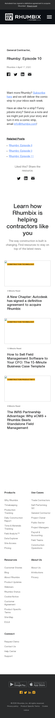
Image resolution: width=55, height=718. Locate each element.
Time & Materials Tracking (12, 527)
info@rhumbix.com (25, 124)
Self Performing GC (39, 507)
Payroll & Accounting (37, 534)
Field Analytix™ (12, 534)
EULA (7, 622)
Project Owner (38, 518)
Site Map (8, 617)
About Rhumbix (12, 577)
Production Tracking (9, 511)
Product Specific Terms (12, 611)
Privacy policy (12, 706)
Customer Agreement (9, 603)
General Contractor (40, 513)
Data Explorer (11, 539)
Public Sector (38, 523)
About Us (36, 568)
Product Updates (13, 582)
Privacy (35, 577)
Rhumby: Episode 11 (21, 156)
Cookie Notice (11, 597)
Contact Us (10, 647)
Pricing (7, 548)
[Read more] (32, 6)
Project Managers (40, 528)
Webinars (8, 587)
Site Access (10, 543)
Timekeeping (10, 505)
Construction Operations (37, 546)
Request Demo (11, 642)
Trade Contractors (40, 500)
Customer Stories (13, 568)
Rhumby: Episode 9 (20, 151)
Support (8, 656)
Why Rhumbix (11, 500)
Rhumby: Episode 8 (20, 145)
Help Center (10, 651)
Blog (6, 573)
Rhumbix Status (12, 592)
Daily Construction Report (13, 519)
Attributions (37, 573)
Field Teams (37, 540)
